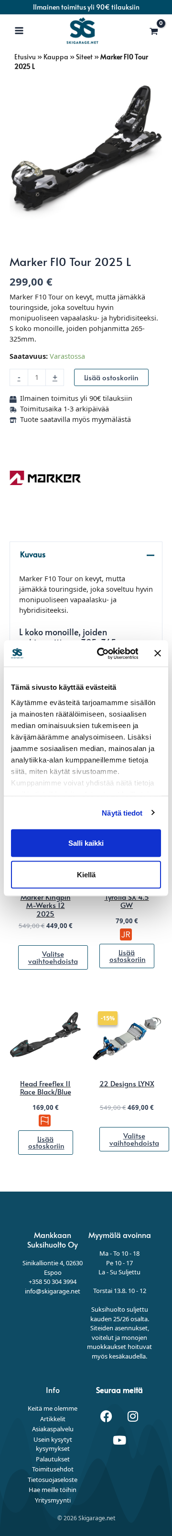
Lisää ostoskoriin (111, 377)
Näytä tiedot (122, 812)
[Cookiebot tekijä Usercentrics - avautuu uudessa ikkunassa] (102, 653)
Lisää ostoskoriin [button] (127, 956)
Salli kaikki (86, 843)
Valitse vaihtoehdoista (53, 957)
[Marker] (45, 478)
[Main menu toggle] (19, 30)
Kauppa (55, 56)
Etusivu (25, 56)
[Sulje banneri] (157, 653)
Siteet (84, 56)
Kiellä (86, 874)
